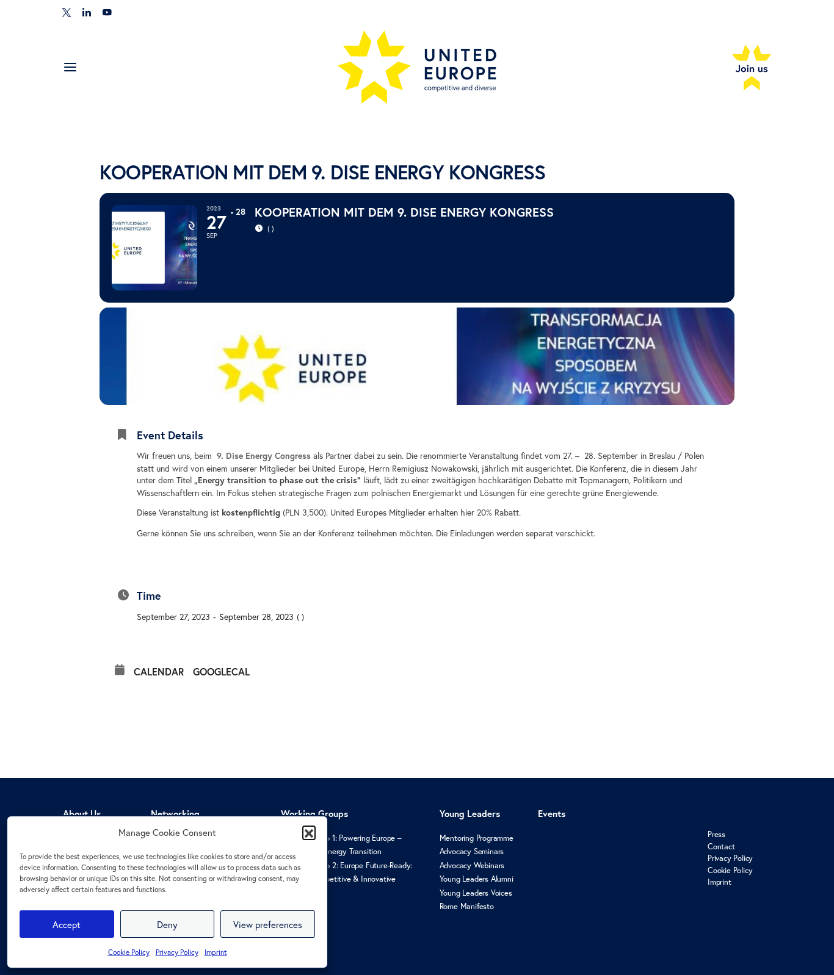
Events (551, 813)
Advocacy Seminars (472, 851)
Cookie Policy (129, 952)
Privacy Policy (177, 952)
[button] (309, 832)
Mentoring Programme (476, 838)
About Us (82, 813)
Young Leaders (470, 813)
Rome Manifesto (467, 906)
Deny (167, 924)
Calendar (159, 672)
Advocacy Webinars (472, 865)
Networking (175, 813)
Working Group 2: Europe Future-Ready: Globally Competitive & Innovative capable (347, 879)
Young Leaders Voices (476, 893)
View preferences (267, 924)
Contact (721, 846)
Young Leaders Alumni (476, 879)
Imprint (216, 952)
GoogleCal (221, 672)
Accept (67, 924)
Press (716, 834)
